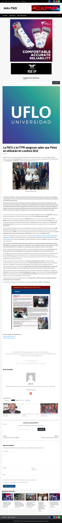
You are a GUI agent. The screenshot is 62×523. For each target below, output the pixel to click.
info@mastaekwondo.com (9, 338)
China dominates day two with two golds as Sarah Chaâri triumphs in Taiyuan (54, 504)
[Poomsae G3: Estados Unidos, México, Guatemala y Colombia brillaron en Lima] (31, 497)
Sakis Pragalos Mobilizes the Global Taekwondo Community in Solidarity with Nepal (19, 504)
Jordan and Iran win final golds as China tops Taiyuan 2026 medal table (7, 504)
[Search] (59, 15)
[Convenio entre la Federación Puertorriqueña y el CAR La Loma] (49, 408)
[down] (7, 15)
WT (2, 1)
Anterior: (11, 436)
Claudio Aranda (6, 507)
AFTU (18, 1)
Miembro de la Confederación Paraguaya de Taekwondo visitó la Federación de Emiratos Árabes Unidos (42, 505)
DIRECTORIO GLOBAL (21, 15)
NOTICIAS (5, 15)
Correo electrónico (34, 468)
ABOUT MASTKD (11, 517)
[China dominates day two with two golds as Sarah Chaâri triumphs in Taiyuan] (54, 497)
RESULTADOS (12, 15)
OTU (15, 1)
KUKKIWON (23, 1)
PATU (6, 1)
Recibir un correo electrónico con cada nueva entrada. (16, 482)
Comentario (6, 451)
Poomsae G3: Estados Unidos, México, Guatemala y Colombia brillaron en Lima (31, 504)
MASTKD (5, 153)
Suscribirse (41, 429)
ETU (9, 1)
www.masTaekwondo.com (9, 336)
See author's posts (30, 389)
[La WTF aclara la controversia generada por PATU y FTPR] (12, 408)
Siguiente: (50, 436)
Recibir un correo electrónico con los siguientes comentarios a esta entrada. (20, 479)
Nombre (5, 467)
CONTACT (4, 517)
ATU (12, 1)
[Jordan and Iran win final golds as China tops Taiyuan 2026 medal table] (7, 497)
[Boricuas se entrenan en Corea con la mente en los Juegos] (30, 408)
